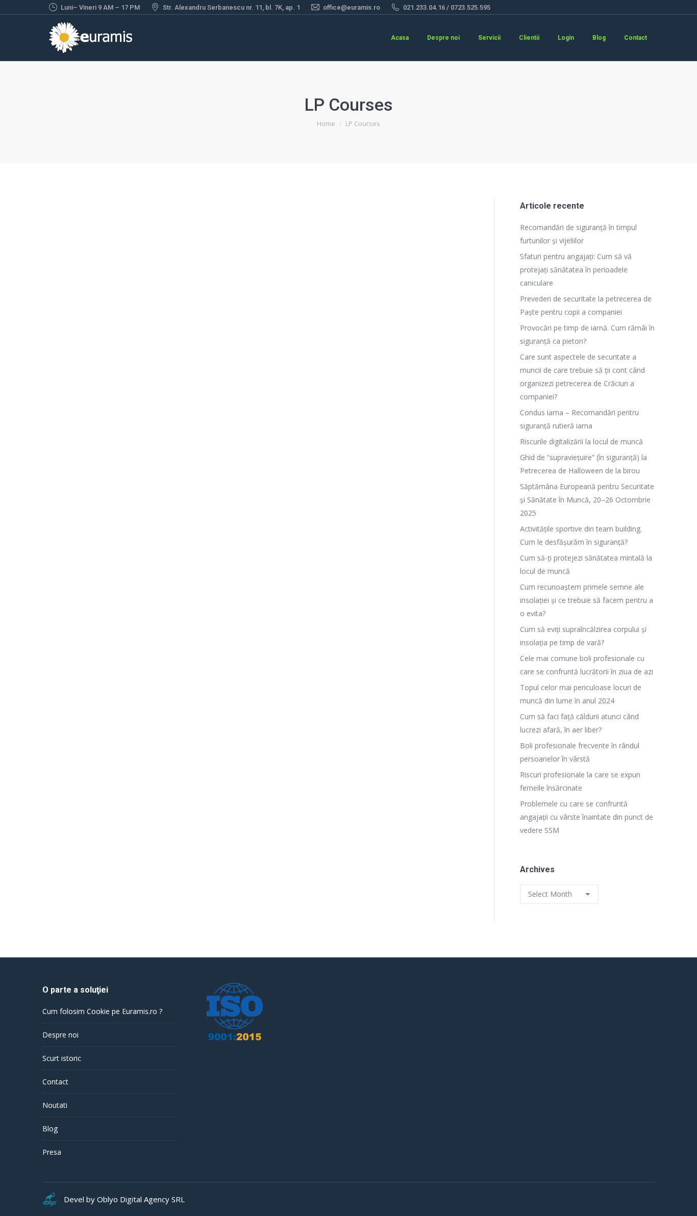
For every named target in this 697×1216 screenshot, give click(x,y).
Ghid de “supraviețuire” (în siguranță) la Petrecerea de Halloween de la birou (583, 463)
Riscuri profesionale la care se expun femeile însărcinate (580, 781)
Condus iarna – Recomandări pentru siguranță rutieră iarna (579, 419)
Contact (55, 1081)
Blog (50, 1128)
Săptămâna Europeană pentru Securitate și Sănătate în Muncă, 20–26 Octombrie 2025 (587, 500)
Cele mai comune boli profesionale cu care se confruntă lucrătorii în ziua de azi (586, 664)
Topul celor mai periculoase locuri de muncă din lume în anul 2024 (580, 693)
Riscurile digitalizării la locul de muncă (581, 441)
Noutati (54, 1105)
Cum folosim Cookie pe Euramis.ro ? (102, 1011)
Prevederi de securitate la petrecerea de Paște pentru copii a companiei (586, 305)
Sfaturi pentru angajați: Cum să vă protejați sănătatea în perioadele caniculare (576, 269)
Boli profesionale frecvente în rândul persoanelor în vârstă (579, 752)
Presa (51, 1152)
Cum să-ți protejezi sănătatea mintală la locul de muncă (586, 564)
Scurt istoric (61, 1058)
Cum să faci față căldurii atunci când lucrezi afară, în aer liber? (579, 723)
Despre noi (60, 1035)
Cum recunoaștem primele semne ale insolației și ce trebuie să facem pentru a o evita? (586, 600)
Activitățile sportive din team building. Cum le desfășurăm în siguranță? (581, 535)
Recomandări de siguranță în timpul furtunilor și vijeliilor (578, 233)
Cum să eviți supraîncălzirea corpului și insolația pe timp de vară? (583, 635)
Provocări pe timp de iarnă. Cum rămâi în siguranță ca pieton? (587, 334)
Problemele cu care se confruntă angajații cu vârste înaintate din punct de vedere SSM (586, 817)
